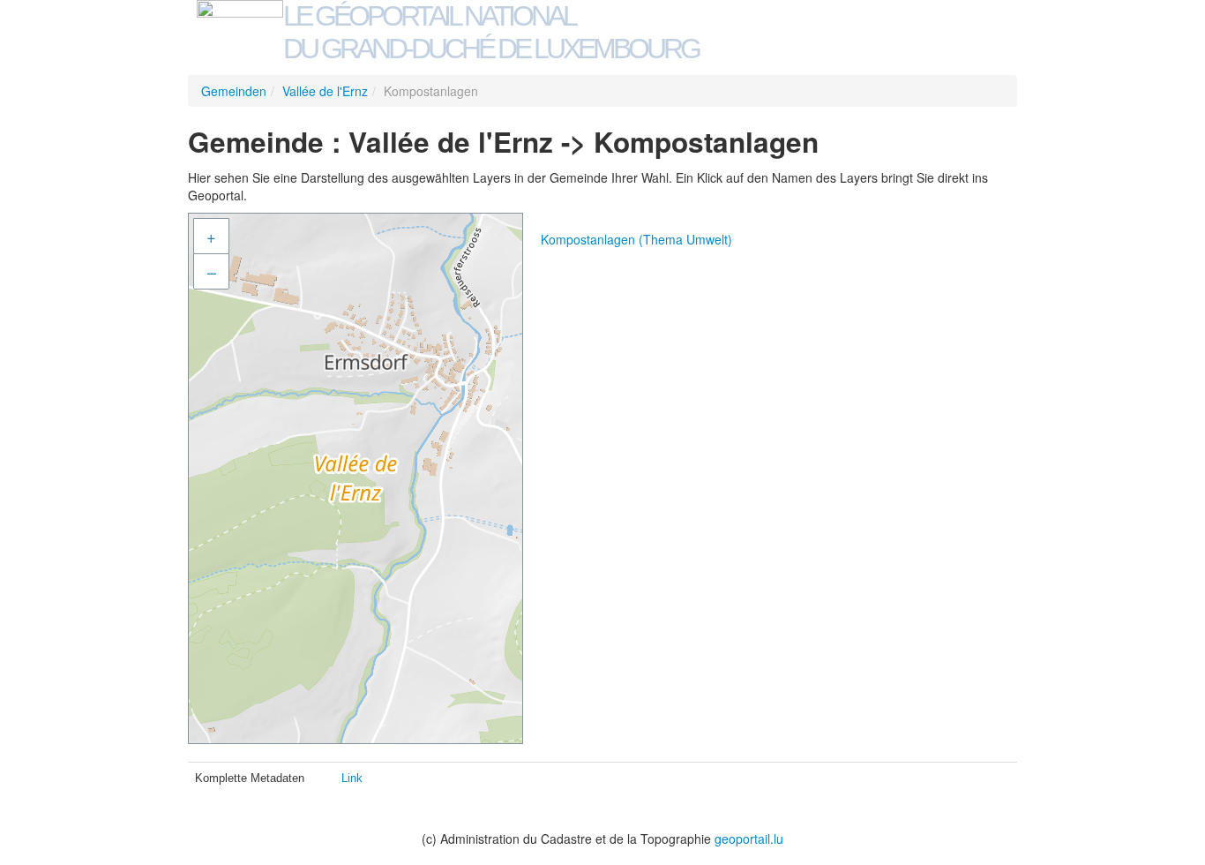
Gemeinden (233, 91)
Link (352, 778)
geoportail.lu (749, 838)
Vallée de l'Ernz (325, 91)
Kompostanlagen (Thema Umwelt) (636, 239)
